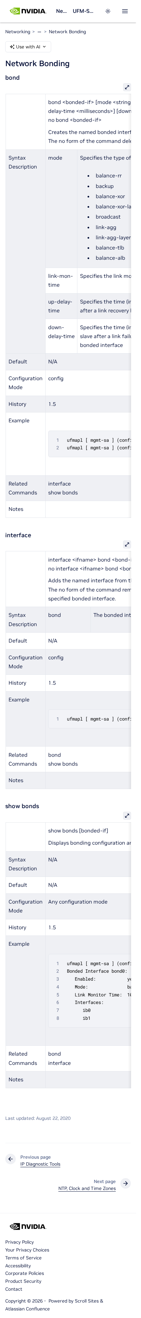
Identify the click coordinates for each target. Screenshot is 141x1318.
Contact (13, 1289)
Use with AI (28, 47)
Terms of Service (23, 1258)
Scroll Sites (87, 1301)
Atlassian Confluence (27, 1309)
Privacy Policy (19, 1242)
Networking (62, 11)
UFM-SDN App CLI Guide (85, 11)
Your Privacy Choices (27, 1250)
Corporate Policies (24, 1273)
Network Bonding (67, 32)
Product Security (23, 1281)
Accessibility (18, 1266)
